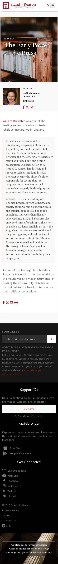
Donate (29, 408)
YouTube (12, 475)
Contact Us (9, 520)
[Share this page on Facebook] (24, 107)
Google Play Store (20, 453)
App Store (16, 448)
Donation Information (31, 416)
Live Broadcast (16, 470)
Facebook (13, 480)
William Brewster (14, 121)
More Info (8, 439)
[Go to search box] (48, 5)
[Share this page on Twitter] (28, 107)
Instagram (13, 486)
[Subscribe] (51, 339)
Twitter (11, 491)
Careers (7, 515)
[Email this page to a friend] (31, 107)
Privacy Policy (10, 510)
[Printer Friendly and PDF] (16, 302)
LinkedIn (12, 496)
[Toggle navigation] (52, 5)
